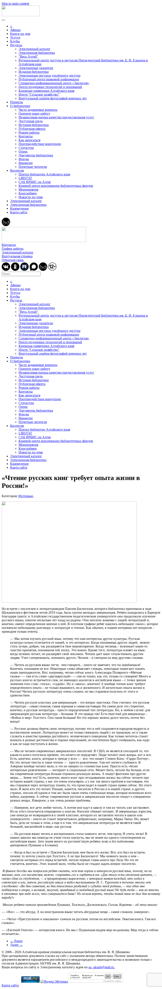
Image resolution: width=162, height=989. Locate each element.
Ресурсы (16, 45)
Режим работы (29, 132)
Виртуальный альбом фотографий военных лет (53, 98)
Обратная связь (13, 260)
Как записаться (29, 140)
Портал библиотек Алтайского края (44, 174)
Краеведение (19, 208)
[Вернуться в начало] (21, 15)
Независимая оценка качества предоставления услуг (56, 117)
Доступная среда (31, 121)
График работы (12, 248)
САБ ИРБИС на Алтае (35, 182)
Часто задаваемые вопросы (38, 109)
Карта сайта (18, 212)
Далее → (16, 945)
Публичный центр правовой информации (49, 79)
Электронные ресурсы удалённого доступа (49, 75)
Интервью (25, 496)
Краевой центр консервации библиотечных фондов (56, 185)
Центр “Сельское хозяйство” (39, 94)
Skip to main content (15, 3)
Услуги (15, 37)
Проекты (16, 102)
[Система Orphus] (96, 981)
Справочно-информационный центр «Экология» (54, 83)
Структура (26, 147)
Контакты (26, 136)
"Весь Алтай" (28, 56)
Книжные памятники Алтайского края (46, 90)
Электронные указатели (36, 68)
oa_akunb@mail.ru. (101, 967)
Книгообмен (28, 193)
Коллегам (17, 170)
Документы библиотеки (36, 155)
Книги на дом (20, 33)
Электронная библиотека (37, 52)
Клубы (15, 41)
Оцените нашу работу (34, 113)
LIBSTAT (25, 178)
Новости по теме (31, 197)
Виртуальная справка (17, 256)
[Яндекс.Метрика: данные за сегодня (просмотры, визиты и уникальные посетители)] (54, 982)
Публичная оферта (32, 128)
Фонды (24, 159)
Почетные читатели (33, 166)
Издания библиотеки (34, 71)
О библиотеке (20, 106)
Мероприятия (28, 189)
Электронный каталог (34, 49)
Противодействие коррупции (40, 144)
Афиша (15, 30)
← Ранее (16, 941)
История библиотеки (34, 125)
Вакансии (26, 163)
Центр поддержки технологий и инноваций (50, 87)
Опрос (23, 151)
